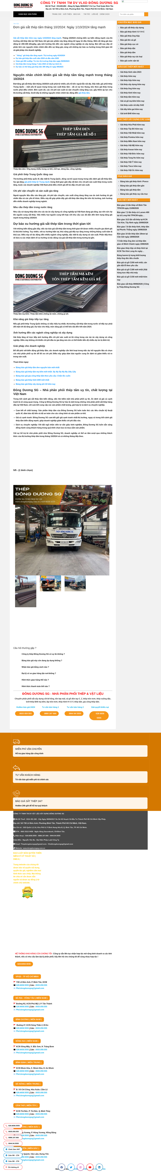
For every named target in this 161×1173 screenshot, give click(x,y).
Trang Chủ (56, 14)
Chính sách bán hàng (23, 913)
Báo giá (76, 14)
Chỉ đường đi (13, 1167)
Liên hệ (95, 14)
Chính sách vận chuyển (24, 921)
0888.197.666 (13, 1137)
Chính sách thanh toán (23, 917)
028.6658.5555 (14, 1126)
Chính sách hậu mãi (22, 929)
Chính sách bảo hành (23, 942)
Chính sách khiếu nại (22, 934)
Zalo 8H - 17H (13, 1155)
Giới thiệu (67, 14)
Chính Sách (104, 14)
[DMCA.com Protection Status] (27, 892)
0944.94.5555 (13, 1143)
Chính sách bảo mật (22, 925)
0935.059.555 (13, 1131)
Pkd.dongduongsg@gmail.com (30, 988)
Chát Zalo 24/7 (14, 1149)
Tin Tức (87, 14)
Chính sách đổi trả (21, 938)
